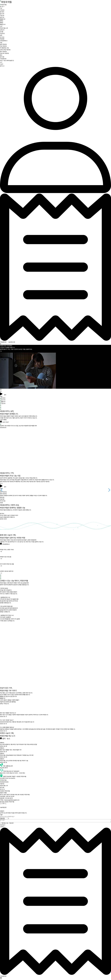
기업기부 (3, 403)
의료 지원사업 (10, 481)
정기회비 (3, 398)
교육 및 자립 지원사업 (28, 481)
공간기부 (8, 696)
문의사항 (2, 787)
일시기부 (3, 400)
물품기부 (3, 401)
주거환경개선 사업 (18, 481)
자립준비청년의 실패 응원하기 (9, 351)
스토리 (1, 419)
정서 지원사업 (37, 481)
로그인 (1, 6)
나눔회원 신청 (11, 342)
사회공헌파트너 (6, 544)
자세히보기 (2, 825)
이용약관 (2, 783)
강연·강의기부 (13, 696)
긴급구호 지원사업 (45, 481)
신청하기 (2, 827)
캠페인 (5, 419)
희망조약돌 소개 (4, 785)
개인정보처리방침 (4, 782)
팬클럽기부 (2, 696)
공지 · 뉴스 (6, 738)
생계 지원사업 (3, 481)
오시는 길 (2, 789)
